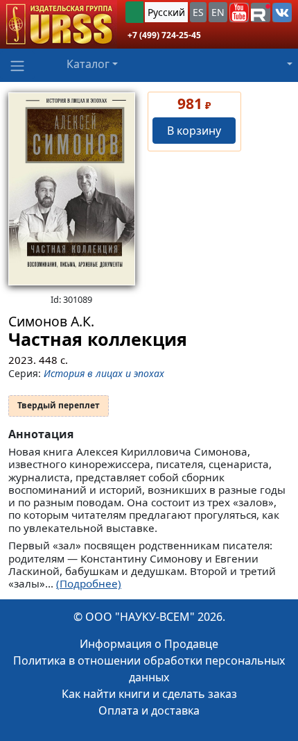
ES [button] (198, 12)
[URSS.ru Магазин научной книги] (58, 24)
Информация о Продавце (149, 643)
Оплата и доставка (149, 710)
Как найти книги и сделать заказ (149, 693)
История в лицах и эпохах (104, 373)
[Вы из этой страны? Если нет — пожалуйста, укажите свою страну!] (134, 12)
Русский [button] (166, 12)
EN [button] (218, 12)
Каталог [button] (88, 64)
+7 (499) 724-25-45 (164, 35)
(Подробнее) (88, 583)
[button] (239, 12)
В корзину (194, 130)
